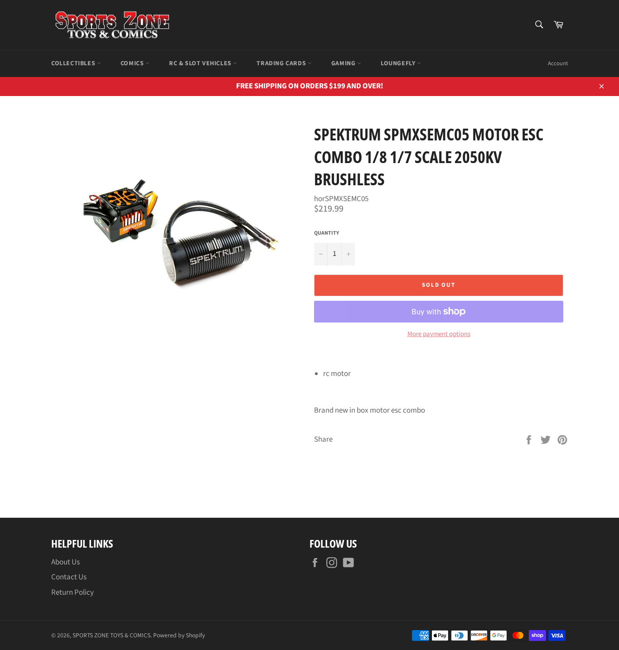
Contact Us (69, 577)
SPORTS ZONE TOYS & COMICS (111, 635)
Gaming (344, 63)
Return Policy (72, 592)
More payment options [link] (438, 334)
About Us (65, 562)
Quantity (326, 233)
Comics (133, 63)
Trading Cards (281, 63)
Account (558, 63)
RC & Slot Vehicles (201, 63)
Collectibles (74, 63)
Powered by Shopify (179, 635)
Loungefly (399, 63)
